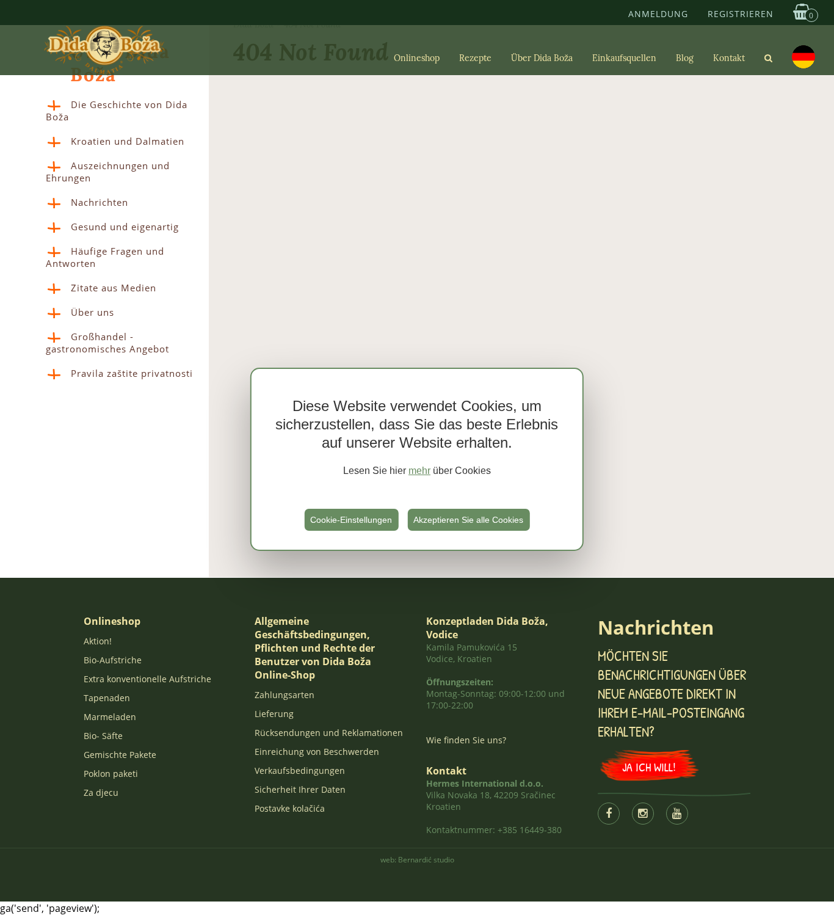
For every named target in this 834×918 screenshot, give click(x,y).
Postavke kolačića (290, 808)
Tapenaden (107, 698)
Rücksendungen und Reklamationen (329, 732)
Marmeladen (110, 717)
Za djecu (101, 792)
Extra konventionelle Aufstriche (147, 679)
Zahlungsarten (284, 695)
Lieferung (274, 713)
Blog (685, 58)
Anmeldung (658, 14)
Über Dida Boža (542, 58)
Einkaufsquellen (624, 58)
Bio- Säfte (103, 735)
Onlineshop (417, 58)
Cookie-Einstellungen (351, 520)
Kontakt (729, 58)
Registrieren (741, 14)
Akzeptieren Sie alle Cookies (468, 520)
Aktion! (98, 641)
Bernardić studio (426, 859)
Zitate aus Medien (113, 288)
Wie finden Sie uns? (466, 740)
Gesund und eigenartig (125, 226)
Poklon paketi (111, 773)
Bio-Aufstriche (113, 660)
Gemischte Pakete (120, 754)
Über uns (92, 312)
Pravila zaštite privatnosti (132, 373)
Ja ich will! (649, 767)
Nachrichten (99, 202)
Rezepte (475, 58)
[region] (417, 459)
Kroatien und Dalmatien (127, 141)
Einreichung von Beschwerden (317, 751)
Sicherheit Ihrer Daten (300, 789)
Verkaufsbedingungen (300, 770)
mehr (419, 470)
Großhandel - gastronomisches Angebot (107, 342)
